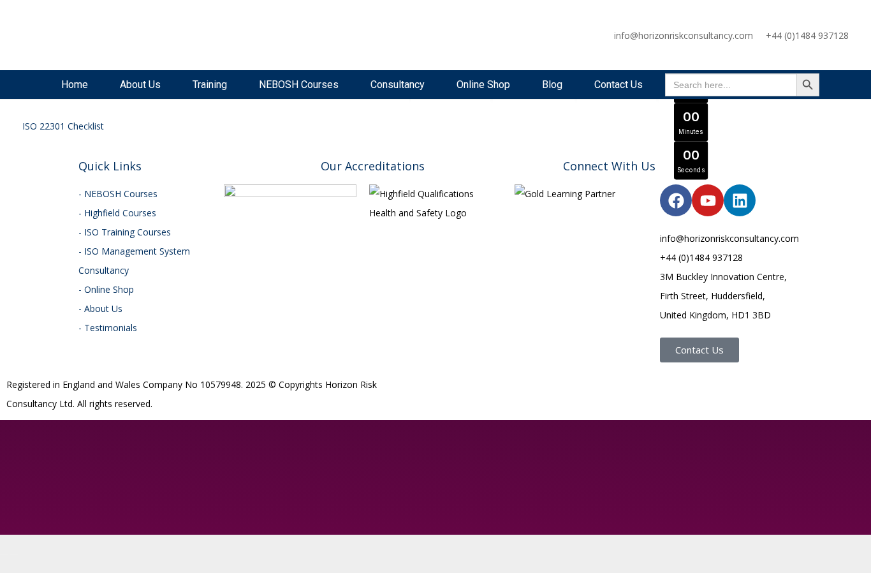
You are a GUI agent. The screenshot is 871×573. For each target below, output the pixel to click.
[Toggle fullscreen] (14, 535)
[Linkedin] (740, 200)
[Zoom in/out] (4, 535)
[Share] (24, 535)
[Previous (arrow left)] (4, 554)
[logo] (64, 35)
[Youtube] (708, 200)
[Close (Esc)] (34, 535)
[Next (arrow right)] (14, 554)
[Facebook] (676, 200)
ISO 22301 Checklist (63, 126)
